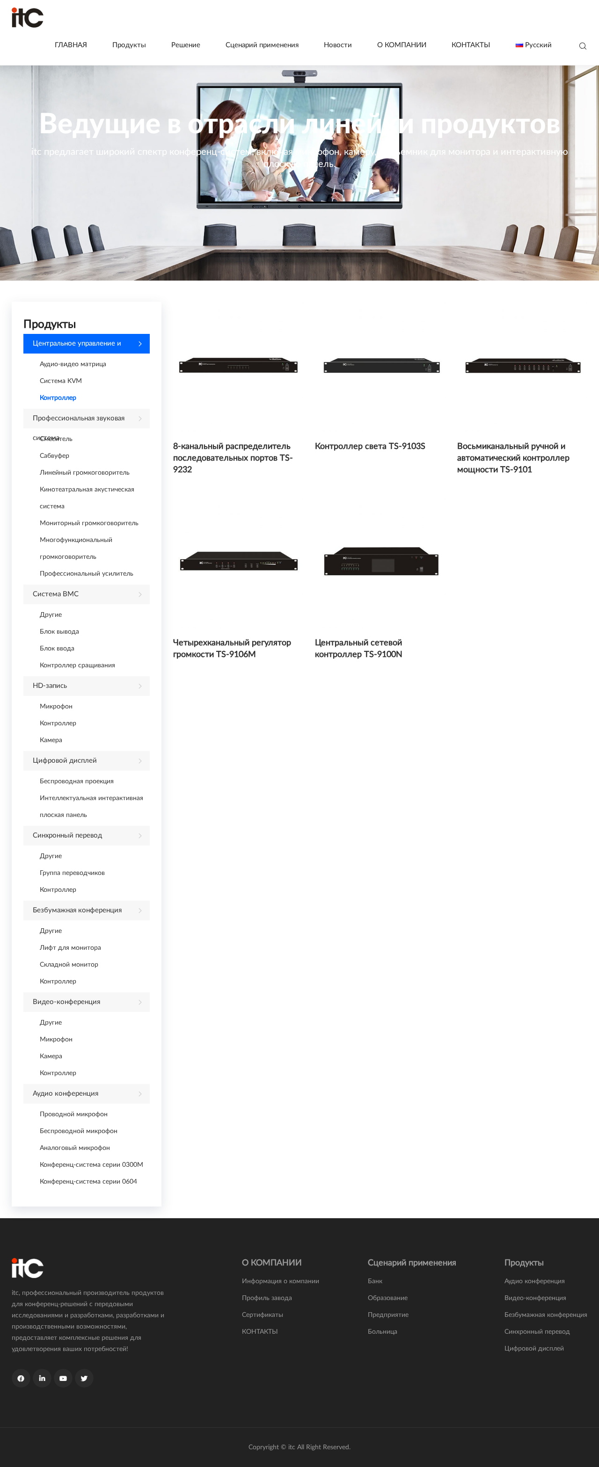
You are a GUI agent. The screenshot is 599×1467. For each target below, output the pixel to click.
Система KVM (61, 381)
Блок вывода (59, 632)
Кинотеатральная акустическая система (87, 498)
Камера (51, 740)
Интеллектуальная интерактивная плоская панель (91, 806)
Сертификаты (262, 1315)
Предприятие (388, 1315)
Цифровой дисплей (65, 760)
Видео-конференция (66, 1001)
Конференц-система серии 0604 (88, 1181)
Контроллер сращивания (77, 665)
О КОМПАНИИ (401, 45)
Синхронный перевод (67, 835)
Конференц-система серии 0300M (91, 1165)
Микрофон (56, 706)
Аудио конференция (65, 1093)
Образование (388, 1298)
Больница (382, 1332)
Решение (185, 45)
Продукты (129, 45)
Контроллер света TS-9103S (370, 446)
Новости (338, 45)
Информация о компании (280, 1281)
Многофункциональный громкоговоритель (76, 548)
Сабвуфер (54, 456)
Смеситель (56, 439)
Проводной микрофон (74, 1114)
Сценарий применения (262, 45)
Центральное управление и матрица (77, 347)
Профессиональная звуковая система (78, 421)
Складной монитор (69, 964)
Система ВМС (56, 594)
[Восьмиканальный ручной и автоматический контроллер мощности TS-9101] (522, 367)
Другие (51, 615)
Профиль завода (267, 1298)
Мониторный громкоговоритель (89, 523)
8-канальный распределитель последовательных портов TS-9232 (233, 458)
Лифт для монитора (70, 948)
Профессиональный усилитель (86, 574)
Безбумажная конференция (77, 910)
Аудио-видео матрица (73, 364)
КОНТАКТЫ (471, 45)
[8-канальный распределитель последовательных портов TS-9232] (238, 367)
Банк (375, 1281)
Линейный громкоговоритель (85, 473)
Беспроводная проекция (77, 781)
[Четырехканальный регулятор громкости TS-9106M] (238, 563)
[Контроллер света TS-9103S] (380, 367)
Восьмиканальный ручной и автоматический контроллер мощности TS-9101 (513, 458)
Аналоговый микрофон (75, 1148)
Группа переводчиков (72, 873)
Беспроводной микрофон (78, 1131)
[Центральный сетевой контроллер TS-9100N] (380, 563)
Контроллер (58, 398)
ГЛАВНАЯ (71, 45)
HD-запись (50, 685)
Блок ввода (57, 648)
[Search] (583, 46)
